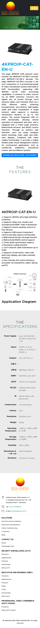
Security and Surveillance (11, 521)
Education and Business (11, 525)
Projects (5, 561)
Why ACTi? (6, 568)
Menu (33, 8)
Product (15, 27)
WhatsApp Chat (8, 546)
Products (5, 554)
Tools (4, 589)
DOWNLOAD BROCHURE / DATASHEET (20, 155)
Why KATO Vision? (9, 610)
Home (5, 27)
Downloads (6, 564)
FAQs (4, 586)
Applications (6, 558)
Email (4, 543)
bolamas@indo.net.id (18, 511)
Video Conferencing (9, 528)
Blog (3, 535)
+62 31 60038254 (15, 507)
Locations (5, 531)
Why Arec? (6, 596)
